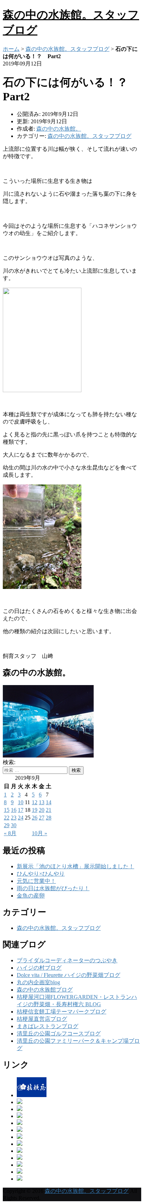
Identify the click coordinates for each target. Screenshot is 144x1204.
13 (41, 802)
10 (20, 802)
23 (13, 818)
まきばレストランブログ (47, 1026)
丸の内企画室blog (38, 982)
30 (13, 825)
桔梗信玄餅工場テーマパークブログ (61, 1012)
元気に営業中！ (36, 881)
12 (34, 802)
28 (48, 818)
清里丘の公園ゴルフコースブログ (59, 1033)
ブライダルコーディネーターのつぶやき (67, 960)
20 (41, 810)
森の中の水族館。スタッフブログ (67, 49)
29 (6, 825)
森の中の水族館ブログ (45, 990)
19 (34, 810)
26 (34, 818)
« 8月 (10, 833)
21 (48, 810)
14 (48, 802)
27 (41, 818)
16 (13, 810)
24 (20, 818)
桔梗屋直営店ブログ (42, 1019)
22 (6, 818)
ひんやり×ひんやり (41, 874)
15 (6, 810)
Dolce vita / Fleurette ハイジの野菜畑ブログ (68, 975)
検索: (9, 762)
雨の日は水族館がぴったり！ (53, 888)
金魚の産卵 (31, 896)
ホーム (11, 49)
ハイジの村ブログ (39, 968)
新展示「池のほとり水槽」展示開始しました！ (75, 866)
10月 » (39, 833)
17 (20, 810)
